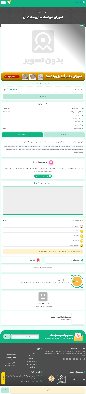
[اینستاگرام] (77, 359)
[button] (48, 83)
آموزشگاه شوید (11, 360)
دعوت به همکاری (11, 357)
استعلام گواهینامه (10, 366)
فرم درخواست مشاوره (42, 176)
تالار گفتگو (43, 96)
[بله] (70, 359)
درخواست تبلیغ (11, 354)
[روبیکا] (74, 359)
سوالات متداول (31, 361)
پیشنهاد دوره (12, 363)
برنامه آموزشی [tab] (64, 134)
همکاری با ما (31, 356)
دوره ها (33, 353)
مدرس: (43, 304)
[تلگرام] (80, 359)
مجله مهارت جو (31, 364)
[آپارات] (84, 359)
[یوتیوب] (67, 359)
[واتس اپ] (63, 359)
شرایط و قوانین (31, 359)
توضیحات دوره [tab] (22, 134)
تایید (8, 336)
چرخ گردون (32, 367)
